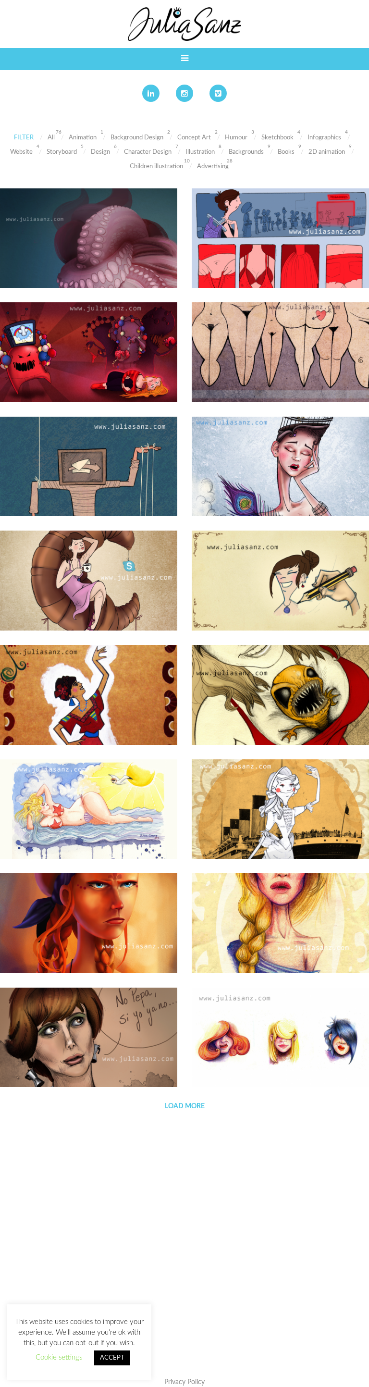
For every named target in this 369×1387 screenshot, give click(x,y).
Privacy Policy (184, 1382)
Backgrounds (246, 152)
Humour (236, 138)
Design (100, 152)
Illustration (200, 152)
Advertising (213, 166)
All (51, 138)
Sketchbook (277, 138)
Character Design (148, 152)
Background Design (137, 138)
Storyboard (62, 152)
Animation (83, 138)
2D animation (326, 152)
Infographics (324, 138)
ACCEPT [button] (112, 1358)
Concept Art (194, 138)
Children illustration (156, 166)
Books (286, 152)
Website (21, 152)
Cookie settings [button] (59, 1357)
